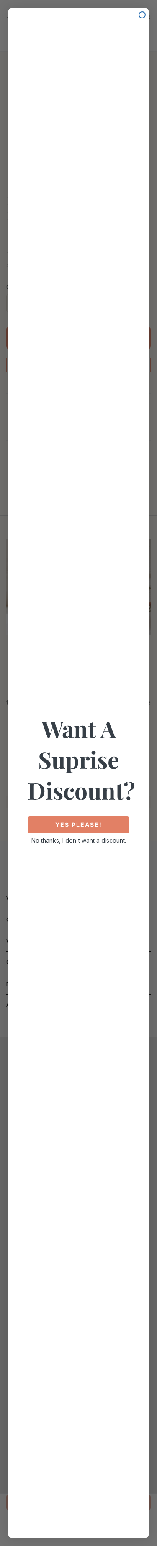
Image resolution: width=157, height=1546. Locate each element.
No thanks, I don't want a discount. (78, 840)
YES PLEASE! (78, 824)
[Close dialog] (142, 15)
